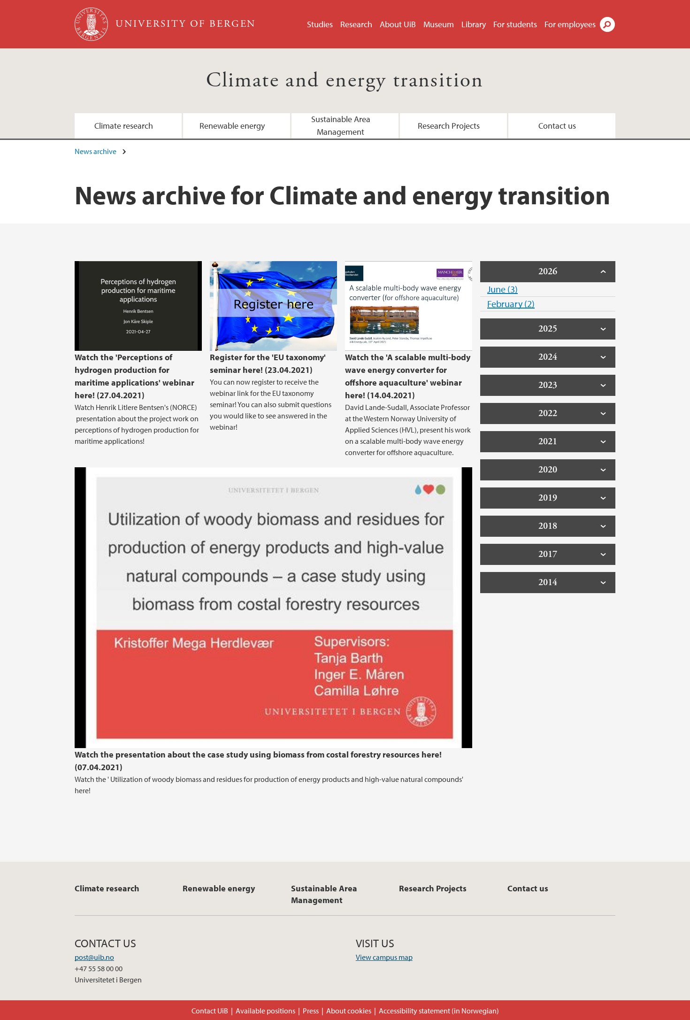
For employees (570, 24)
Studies (320, 24)
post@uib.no (94, 957)
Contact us (557, 125)
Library (473, 24)
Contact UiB (210, 1010)
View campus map (384, 957)
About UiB (398, 24)
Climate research (123, 125)
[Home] (92, 24)
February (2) (511, 303)
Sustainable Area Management (340, 125)
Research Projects (449, 125)
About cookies (348, 1010)
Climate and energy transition (345, 80)
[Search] (607, 24)
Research (356, 24)
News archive (95, 151)
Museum (438, 24)
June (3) (502, 289)
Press (311, 1010)
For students (515, 24)
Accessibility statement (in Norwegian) (439, 1010)
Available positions (265, 1010)
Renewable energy (232, 125)
